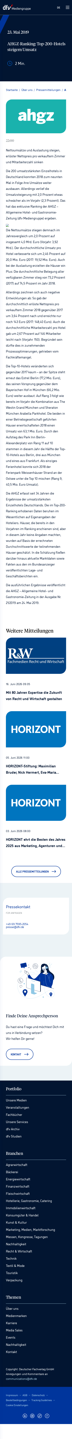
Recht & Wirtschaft (19, 1251)
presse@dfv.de (15, 927)
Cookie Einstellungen (17, 1405)
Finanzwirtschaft (17, 1186)
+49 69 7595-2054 (17, 924)
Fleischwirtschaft (18, 1193)
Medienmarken (16, 1315)
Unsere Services (17, 1121)
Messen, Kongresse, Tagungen (27, 1236)
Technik (11, 1258)
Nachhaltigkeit (16, 1244)
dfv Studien (14, 1136)
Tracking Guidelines (41, 1400)
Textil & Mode (15, 1265)
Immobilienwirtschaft (20, 1208)
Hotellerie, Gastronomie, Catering (29, 1200)
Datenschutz (38, 1395)
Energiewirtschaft (18, 1179)
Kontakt (11, 1351)
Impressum (12, 1395)
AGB (25, 1395)
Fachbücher (14, 1114)
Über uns (12, 1308)
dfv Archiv (13, 1129)
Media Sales (14, 1330)
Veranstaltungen (17, 1107)
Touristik (12, 1272)
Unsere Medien (16, 1100)
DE (58, 7)
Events (10, 1337)
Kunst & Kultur (16, 1222)
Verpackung (14, 1280)
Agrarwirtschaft (16, 1164)
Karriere (11, 1323)
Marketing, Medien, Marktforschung (30, 1229)
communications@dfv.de (21, 1379)
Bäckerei (12, 1171)
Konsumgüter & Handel (22, 1215)
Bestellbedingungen (16, 1400)
